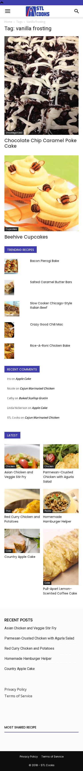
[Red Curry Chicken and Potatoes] (22, 501)
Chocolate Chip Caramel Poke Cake (40, 143)
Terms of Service (18, 696)
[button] (7, 11)
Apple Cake (23, 379)
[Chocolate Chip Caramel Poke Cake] (41, 85)
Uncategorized (14, 132)
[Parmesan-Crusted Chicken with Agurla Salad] (61, 456)
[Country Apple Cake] (22, 541)
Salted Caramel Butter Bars (51, 282)
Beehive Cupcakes (26, 237)
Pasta (47, 511)
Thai (8, 511)
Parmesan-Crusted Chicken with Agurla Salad (58, 477)
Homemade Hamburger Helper (57, 519)
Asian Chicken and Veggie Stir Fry (18, 474)
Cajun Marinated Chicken (37, 388)
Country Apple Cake (19, 557)
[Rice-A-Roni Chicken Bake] (9, 351)
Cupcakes (11, 229)
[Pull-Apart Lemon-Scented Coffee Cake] (61, 557)
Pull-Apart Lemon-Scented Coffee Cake (60, 591)
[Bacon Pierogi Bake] (11, 266)
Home (8, 22)
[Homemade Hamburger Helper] (61, 501)
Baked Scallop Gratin (33, 398)
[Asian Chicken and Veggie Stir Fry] (22, 456)
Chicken (10, 466)
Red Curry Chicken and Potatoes (29, 648)
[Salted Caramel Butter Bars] (9, 287)
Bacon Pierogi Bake (44, 261)
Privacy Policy (15, 689)
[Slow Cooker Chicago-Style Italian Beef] (11, 308)
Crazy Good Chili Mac (46, 324)
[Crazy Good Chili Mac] (9, 330)
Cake (8, 551)
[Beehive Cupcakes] (41, 193)
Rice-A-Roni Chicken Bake (50, 345)
